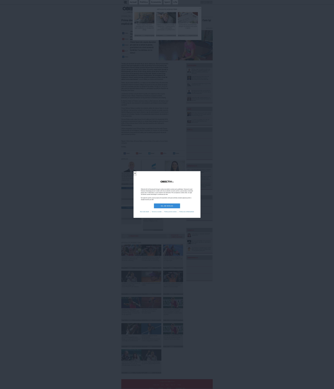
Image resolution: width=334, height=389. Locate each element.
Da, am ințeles (167, 206)
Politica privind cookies (170, 211)
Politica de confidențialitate (186, 211)
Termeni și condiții (157, 211)
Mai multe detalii (144, 211)
